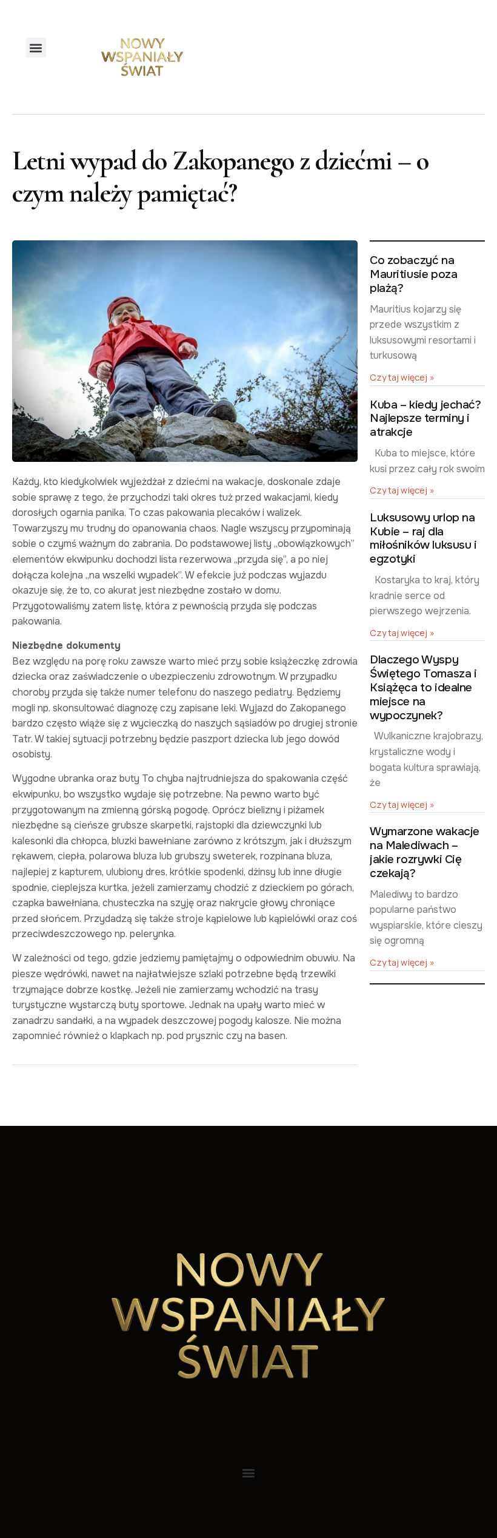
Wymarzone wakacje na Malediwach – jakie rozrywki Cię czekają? (424, 852)
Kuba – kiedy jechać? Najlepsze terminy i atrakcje (425, 419)
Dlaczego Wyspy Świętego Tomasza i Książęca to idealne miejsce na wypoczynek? (423, 687)
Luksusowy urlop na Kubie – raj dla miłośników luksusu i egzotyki (423, 538)
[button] (36, 48)
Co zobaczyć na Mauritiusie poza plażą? (413, 274)
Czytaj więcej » (402, 377)
